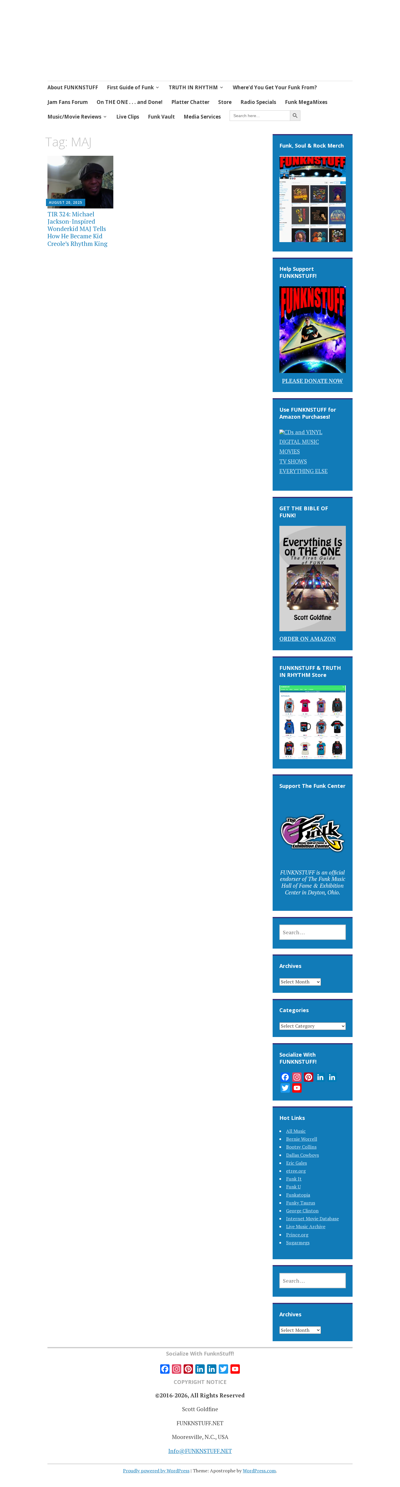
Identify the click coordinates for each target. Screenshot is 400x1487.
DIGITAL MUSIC (299, 441)
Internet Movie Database (312, 1218)
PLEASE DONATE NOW (312, 380)
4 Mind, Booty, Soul (109, 40)
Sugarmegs (298, 1242)
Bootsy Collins (301, 1147)
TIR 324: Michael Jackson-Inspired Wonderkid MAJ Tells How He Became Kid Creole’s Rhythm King (77, 229)
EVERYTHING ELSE (303, 471)
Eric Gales (296, 1163)
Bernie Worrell (301, 1139)
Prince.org (297, 1234)
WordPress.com (259, 1470)
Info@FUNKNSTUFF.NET (200, 1451)
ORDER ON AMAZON (307, 638)
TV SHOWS (293, 461)
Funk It (294, 1178)
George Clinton (302, 1210)
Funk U (293, 1186)
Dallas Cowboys (302, 1155)
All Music (296, 1131)
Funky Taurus (300, 1202)
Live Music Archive (305, 1226)
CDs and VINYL (303, 432)
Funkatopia (298, 1195)
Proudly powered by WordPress (156, 1470)
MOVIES (289, 451)
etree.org (296, 1171)
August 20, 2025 (65, 202)
